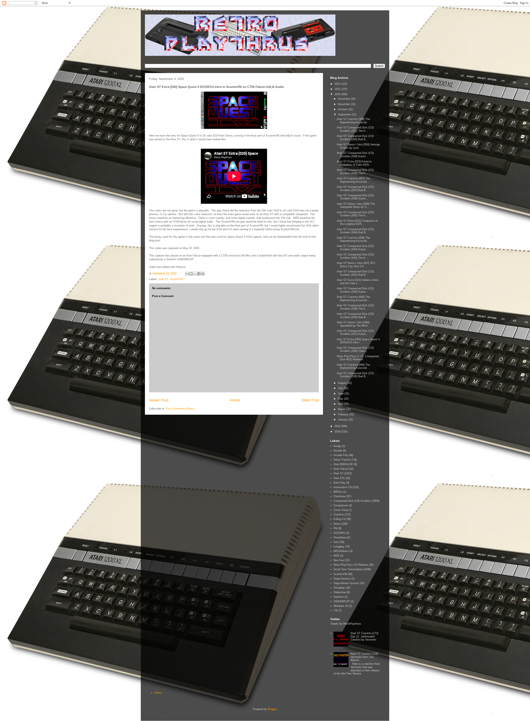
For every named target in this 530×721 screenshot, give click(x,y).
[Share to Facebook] (199, 274)
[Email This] (187, 274)
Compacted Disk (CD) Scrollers (352, 500)
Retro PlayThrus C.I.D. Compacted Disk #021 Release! (358, 358)
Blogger (272, 709)
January (343, 419)
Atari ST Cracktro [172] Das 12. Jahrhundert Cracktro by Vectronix (364, 636)
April (341, 403)
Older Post (310, 400)
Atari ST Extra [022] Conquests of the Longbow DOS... (357, 222)
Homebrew (340, 537)
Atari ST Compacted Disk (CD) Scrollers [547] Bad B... (355, 188)
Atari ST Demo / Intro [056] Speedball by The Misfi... (353, 324)
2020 (338, 94)
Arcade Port (341, 455)
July (341, 388)
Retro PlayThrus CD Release (351, 564)
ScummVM (176, 279)
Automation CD (343, 487)
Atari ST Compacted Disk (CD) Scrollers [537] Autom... (355, 332)
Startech (339, 596)
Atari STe (339, 478)
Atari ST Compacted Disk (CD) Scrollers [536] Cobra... (355, 349)
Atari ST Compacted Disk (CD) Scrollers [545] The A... (355, 214)
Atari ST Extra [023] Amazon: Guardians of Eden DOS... (354, 163)
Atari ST (163, 279)
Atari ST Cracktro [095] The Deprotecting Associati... (353, 298)
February (343, 414)
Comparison (341, 505)
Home (235, 400)
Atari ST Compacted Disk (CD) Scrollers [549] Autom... (355, 154)
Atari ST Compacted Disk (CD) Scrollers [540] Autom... (355, 290)
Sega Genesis (342, 578)
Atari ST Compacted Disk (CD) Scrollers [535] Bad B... (355, 375)
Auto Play (339, 482)
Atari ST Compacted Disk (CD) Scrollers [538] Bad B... (355, 315)
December (344, 98)
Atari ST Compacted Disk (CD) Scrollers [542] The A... (355, 256)
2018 (338, 431)
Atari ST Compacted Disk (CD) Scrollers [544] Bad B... (355, 231)
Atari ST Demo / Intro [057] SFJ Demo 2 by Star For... (356, 264)
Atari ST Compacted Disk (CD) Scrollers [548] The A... (355, 171)
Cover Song (341, 509)
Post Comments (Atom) (180, 408)
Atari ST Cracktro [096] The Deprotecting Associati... (353, 239)
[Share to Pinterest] (203, 274)
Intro (336, 542)
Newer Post (158, 400)
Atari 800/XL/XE (343, 464)
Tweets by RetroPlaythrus (345, 623)
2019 (338, 426)
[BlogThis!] (191, 274)
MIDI (336, 555)
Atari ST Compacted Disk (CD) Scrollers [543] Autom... (355, 247)
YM (336, 610)
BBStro (338, 491)
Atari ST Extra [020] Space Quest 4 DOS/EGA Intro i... (358, 341)
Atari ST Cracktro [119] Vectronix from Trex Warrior (364, 657)
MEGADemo (341, 551)
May (341, 398)
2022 (338, 83)
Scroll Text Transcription (348, 569)
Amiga (337, 446)
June (341, 393)
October (343, 109)
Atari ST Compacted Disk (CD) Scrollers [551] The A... (355, 129)
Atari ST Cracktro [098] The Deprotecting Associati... (353, 120)
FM (335, 528)
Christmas (340, 496)
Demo (337, 523)
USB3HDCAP (342, 601)
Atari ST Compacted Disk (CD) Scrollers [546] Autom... (355, 197)
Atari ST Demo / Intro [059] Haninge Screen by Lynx (358, 146)
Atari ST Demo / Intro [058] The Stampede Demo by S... (356, 205)
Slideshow (340, 592)
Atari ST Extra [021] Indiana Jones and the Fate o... (357, 281)
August (342, 382)
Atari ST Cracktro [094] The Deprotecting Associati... (353, 366)
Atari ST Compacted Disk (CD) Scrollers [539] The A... (355, 307)
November (344, 104)
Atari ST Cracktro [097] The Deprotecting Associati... (353, 180)
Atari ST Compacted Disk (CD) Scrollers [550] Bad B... (355, 137)
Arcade (338, 450)
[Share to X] (195, 274)
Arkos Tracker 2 (343, 459)
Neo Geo (339, 560)
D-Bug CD (340, 519)
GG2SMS (339, 532)
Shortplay (339, 587)
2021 (338, 89)
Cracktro (339, 514)
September (345, 114)
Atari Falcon (341, 468)
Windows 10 (341, 605)
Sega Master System (346, 583)
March (342, 409)
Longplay (339, 546)
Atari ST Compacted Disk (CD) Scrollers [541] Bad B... (355, 273)
